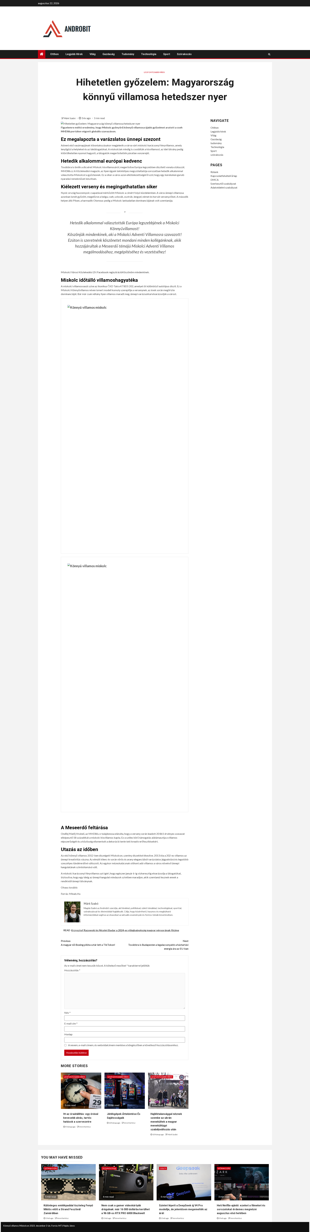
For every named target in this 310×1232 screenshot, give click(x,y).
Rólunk (214, 171)
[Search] (269, 54)
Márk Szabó (70, 118)
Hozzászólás (72, 970)
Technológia (148, 54)
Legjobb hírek (74, 54)
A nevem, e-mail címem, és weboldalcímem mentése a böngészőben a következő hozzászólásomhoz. (123, 1045)
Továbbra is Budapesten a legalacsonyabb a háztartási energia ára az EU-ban (158, 944)
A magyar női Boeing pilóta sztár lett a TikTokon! (88, 942)
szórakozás (184, 54)
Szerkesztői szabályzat (223, 183)
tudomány (128, 54)
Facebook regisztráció (109, 272)
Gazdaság (109, 54)
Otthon (54, 54)
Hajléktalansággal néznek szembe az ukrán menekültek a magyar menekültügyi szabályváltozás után (166, 1121)
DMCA (215, 179)
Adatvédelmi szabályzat (224, 187)
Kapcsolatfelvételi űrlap (224, 175)
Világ (93, 54)
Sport (166, 54)
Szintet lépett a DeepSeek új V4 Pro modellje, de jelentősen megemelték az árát (183, 1209)
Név (67, 1012)
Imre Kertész (85, 1127)
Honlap (68, 1034)
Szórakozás (50, 1168)
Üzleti (163, 1168)
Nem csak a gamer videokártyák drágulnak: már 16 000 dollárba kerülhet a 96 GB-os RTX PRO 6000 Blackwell (125, 1209)
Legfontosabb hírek (154, 72)
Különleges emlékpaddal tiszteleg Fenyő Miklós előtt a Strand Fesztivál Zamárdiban (68, 1209)
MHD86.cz (67, 170)
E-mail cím (71, 1023)
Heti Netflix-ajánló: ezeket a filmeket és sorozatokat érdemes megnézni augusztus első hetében (241, 1209)
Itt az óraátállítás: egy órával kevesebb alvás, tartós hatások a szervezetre (80, 1117)
